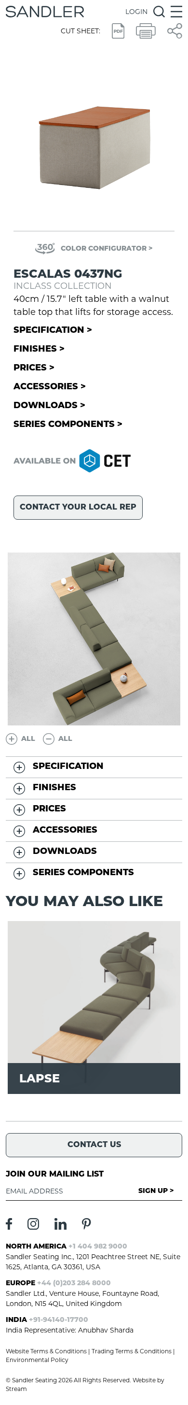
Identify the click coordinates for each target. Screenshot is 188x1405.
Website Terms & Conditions (46, 1351)
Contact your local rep (78, 507)
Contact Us (94, 1145)
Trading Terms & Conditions (132, 1351)
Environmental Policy (37, 1359)
